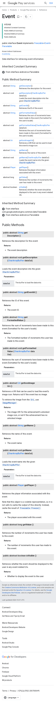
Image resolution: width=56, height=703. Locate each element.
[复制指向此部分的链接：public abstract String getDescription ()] (23, 235)
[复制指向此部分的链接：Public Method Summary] (33, 79)
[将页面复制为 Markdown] (26, 17)
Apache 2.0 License (23, 590)
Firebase (5, 672)
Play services (26, 3)
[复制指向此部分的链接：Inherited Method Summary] (37, 203)
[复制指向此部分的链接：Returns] (13, 245)
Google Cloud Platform (11, 676)
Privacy (13, 691)
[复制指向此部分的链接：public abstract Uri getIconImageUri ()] (14, 386)
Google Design (8, 631)
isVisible (22, 187)
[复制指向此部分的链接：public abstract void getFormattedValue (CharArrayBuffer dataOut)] (14, 354)
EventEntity (6, 54)
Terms (4, 691)
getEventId (23, 106)
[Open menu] (4, 3)
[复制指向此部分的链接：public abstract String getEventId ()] (10, 295)
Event (47, 43)
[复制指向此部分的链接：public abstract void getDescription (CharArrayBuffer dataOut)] (10, 263)
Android (5, 663)
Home (4, 10)
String (12, 86)
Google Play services (28, 10)
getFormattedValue (27, 113)
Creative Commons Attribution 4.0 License (20, 587)
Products (13, 10)
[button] (20, 72)
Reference (43, 10)
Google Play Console (10, 647)
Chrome (5, 668)
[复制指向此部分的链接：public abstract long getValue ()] (10, 527)
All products (7, 680)
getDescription (25, 86)
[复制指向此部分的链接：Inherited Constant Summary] (39, 66)
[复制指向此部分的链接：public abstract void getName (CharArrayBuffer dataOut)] (10, 456)
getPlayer (23, 167)
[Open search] (45, 3)
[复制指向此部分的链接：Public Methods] (26, 225)
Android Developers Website (13, 627)
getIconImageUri (26, 140)
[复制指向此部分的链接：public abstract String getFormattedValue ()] (27, 320)
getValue (23, 177)
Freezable (38, 43)
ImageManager (9, 403)
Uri (11, 140)
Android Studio (8, 643)
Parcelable (7, 46)
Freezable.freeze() (30, 508)
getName (23, 150)
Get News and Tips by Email (13, 616)
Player (13, 167)
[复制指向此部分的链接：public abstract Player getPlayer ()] (10, 488)
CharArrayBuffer (39, 93)
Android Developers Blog (12, 612)
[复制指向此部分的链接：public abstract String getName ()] (10, 428)
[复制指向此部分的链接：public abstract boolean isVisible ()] (10, 558)
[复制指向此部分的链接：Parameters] (17, 276)
